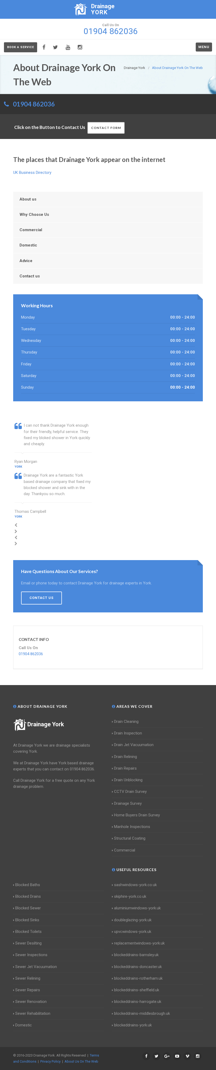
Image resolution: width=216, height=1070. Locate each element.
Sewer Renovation (31, 1001)
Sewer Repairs (27, 990)
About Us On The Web (81, 1061)
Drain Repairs (125, 768)
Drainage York (45, 724)
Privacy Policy (50, 1061)
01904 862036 (34, 104)
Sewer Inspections (31, 954)
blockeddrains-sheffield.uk (136, 990)
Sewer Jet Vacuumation (36, 966)
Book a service (20, 47)
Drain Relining (125, 756)
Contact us (29, 276)
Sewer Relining (27, 978)
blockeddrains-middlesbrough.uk (142, 1013)
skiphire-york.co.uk (130, 896)
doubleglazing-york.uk (132, 920)
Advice (25, 260)
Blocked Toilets (28, 931)
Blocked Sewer (28, 908)
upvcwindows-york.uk (132, 931)
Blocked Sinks (27, 920)
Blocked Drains (28, 896)
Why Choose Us (34, 214)
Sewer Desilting (28, 943)
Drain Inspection (128, 733)
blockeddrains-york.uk (133, 1025)
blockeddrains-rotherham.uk (138, 978)
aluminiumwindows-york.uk (137, 908)
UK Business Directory (32, 172)
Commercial (30, 229)
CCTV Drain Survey (130, 791)
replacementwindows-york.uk (139, 943)
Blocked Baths (27, 884)
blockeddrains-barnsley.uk (136, 954)
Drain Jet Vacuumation (134, 744)
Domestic (28, 245)
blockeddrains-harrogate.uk (137, 1001)
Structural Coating (129, 838)
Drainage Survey (128, 803)
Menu (203, 47)
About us (27, 199)
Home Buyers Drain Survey (137, 815)
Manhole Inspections (132, 826)
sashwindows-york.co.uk (135, 884)
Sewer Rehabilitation (32, 1013)
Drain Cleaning (126, 721)
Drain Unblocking (128, 780)
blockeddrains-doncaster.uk (138, 966)
